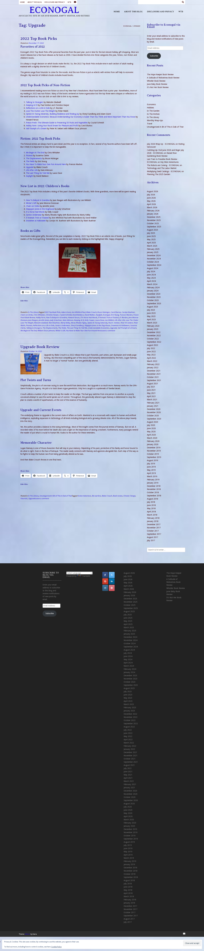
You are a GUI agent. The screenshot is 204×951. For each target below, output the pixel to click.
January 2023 (152, 329)
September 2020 (154, 419)
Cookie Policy (56, 947)
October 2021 (153, 377)
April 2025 (151, 243)
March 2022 (152, 361)
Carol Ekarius (116, 312)
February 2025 (153, 249)
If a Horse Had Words (35, 212)
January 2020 (152, 444)
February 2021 (153, 403)
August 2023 (152, 307)
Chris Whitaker (39, 315)
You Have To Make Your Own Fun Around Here (46, 164)
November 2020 (154, 412)
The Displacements (34, 158)
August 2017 (152, 537)
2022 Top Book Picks (38, 38)
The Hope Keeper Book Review (160, 74)
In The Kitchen (153, 114)
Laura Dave (99, 320)
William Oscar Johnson (46, 331)
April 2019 (151, 473)
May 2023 (151, 316)
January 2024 (152, 291)
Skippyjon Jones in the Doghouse (40, 209)
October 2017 (153, 531)
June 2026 (151, 198)
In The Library (33, 312)
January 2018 (152, 521)
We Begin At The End (35, 152)
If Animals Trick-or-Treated (37, 218)
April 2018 (151, 512)
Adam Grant (66, 312)
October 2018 (153, 492)
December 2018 (153, 486)
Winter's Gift (60, 331)
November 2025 (154, 220)
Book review (117, 496)
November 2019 (154, 451)
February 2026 (153, 211)
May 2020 (151, 431)
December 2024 (153, 255)
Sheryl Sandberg (77, 325)
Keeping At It (31, 105)
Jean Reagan (33, 320)
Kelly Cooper (89, 320)
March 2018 (152, 515)
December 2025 (153, 217)
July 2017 (151, 540)
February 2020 (153, 441)
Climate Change (129, 496)
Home (22, 2)
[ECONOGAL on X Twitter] (112, 575)
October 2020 (153, 415)
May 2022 (151, 355)
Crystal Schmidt (65, 315)
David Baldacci (78, 315)
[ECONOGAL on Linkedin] (112, 581)
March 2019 (152, 476)
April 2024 (151, 281)
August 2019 (152, 460)
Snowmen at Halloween (36, 221)
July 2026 (151, 195)
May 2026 (151, 201)
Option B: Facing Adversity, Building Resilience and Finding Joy (52, 114)
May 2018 (151, 508)
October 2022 (153, 339)
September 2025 (154, 227)
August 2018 (152, 499)
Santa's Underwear (62, 325)
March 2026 (152, 207)
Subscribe (154, 56)
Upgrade (29, 167)
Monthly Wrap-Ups (155, 120)
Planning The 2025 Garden (158, 174)
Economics (151, 104)
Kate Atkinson (68, 320)
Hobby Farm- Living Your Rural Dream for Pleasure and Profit (52, 125)
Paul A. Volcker (114, 323)
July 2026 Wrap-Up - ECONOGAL (161, 144)
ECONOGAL (54, 10)
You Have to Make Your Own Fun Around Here (83, 331)
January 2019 (152, 483)
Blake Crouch (91, 312)
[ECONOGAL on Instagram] (105, 588)
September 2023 (154, 303)
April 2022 (151, 358)
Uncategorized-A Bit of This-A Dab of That (55, 496)
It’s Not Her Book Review (157, 87)
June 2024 (151, 275)
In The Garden (153, 111)
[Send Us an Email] (75, 2)
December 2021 (153, 371)
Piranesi (29, 155)
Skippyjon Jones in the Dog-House (97, 325)
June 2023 (151, 313)
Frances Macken (126, 315)
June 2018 (151, 505)
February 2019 (153, 479)
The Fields (30, 161)
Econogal (106, 315)
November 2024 (154, 259)
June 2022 (151, 351)
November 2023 (154, 297)
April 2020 (151, 435)
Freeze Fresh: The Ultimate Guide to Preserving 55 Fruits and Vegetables (57, 123)
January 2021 (152, 406)
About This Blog (34, 2)
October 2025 (153, 223)
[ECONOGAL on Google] (105, 581)
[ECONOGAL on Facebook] (105, 575)
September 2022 (154, 342)
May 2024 (151, 278)
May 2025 (151, 239)
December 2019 (153, 447)
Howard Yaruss (74, 317)
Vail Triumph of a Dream (127, 328)
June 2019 (151, 467)
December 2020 (153, 409)
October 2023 (153, 300)
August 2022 (152, 345)
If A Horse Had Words (88, 317)
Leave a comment (108, 331)
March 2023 (152, 323)
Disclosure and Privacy (55, 2)
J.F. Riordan (123, 317)
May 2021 (151, 393)
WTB (69, 2)
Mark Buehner (54, 323)
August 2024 (152, 268)
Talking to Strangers (34, 102)
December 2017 (153, 524)
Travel (149, 124)
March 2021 (152, 399)
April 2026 (151, 204)
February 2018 (153, 518)
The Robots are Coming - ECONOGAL (163, 165)
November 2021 (154, 374)
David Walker (90, 315)
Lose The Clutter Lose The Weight (40, 111)
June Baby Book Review (157, 84)
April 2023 (151, 319)
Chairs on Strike (32, 206)
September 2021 (154, 380)
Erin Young (115, 315)
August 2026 (152, 191)
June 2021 (151, 390)
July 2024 (151, 271)
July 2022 (151, 348)
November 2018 (154, 489)
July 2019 (151, 463)
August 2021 (152, 383)
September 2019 (154, 457)
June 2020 (151, 428)
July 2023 (151, 310)
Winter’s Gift (31, 203)
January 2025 (152, 252)
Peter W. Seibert (126, 323)
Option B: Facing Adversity (97, 323)
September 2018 (154, 496)
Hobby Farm (40, 317)
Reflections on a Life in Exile (38, 108)
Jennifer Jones (44, 320)
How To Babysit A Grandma (38, 200)
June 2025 (151, 236)
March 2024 (152, 284)
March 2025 (152, 246)
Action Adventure (84, 496)
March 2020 (152, 438)
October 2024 (153, 262)
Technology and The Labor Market (161, 168)
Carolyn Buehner (128, 312)
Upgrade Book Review (39, 347)
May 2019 (151, 470)
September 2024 (154, 265)
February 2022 (153, 364)
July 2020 (151, 425)
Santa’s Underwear (34, 215)
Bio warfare (96, 496)
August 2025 (152, 230)
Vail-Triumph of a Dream (36, 128)
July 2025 (151, 233)
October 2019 (153, 454)
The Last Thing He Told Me (37, 173)
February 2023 (153, 326)
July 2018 (151, 502)
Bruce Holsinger (103, 312)
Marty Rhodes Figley (78, 323)
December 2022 (153, 332)
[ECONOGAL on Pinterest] (112, 588)
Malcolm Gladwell (41, 323)
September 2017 (154, 534)
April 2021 (151, 396)
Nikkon (27, 934)
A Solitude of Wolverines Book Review (163, 78)
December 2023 (153, 294)
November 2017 (154, 528)
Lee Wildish (109, 320)
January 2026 (152, 214)
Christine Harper (52, 315)
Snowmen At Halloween (120, 325)
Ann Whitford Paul (78, 312)
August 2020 (152, 422)
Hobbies (150, 108)
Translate (86, 576)
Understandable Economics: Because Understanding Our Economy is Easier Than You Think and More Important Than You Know (80, 117)
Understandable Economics (98, 328)
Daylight (29, 176)
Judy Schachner (56, 320)
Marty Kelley (65, 323)
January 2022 (152, 367)
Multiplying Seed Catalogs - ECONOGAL (164, 171)
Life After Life (31, 170)
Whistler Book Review (156, 81)
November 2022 (154, 335)
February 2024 (153, 287)
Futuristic (23, 498)
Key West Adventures (169, 162)
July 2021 (151, 387)
